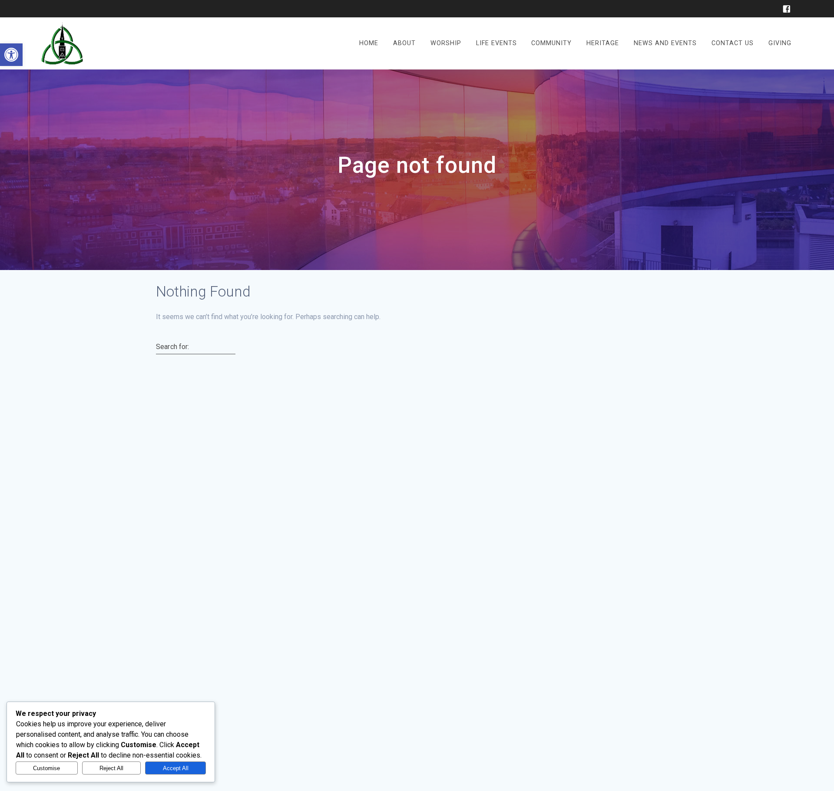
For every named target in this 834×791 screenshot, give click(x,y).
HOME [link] (368, 43)
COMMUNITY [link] (551, 43)
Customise (46, 768)
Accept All (176, 768)
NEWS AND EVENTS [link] (665, 43)
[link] (11, 54)
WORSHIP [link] (445, 43)
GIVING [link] (779, 43)
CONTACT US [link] (733, 43)
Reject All (111, 768)
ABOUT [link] (404, 43)
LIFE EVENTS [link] (496, 43)
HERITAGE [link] (602, 43)
